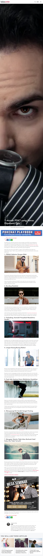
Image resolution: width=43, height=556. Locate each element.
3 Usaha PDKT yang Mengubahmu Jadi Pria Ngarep (35, 551)
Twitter (25, 529)
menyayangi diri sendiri (15, 434)
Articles (8, 227)
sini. (16, 529)
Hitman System (14, 523)
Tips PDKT (6, 218)
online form (32, 530)
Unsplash (22, 338)
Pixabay (22, 273)
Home (5, 227)
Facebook (29, 529)
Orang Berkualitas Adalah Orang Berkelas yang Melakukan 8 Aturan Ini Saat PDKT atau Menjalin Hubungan (21, 553)
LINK (7, 472)
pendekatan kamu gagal (33, 245)
